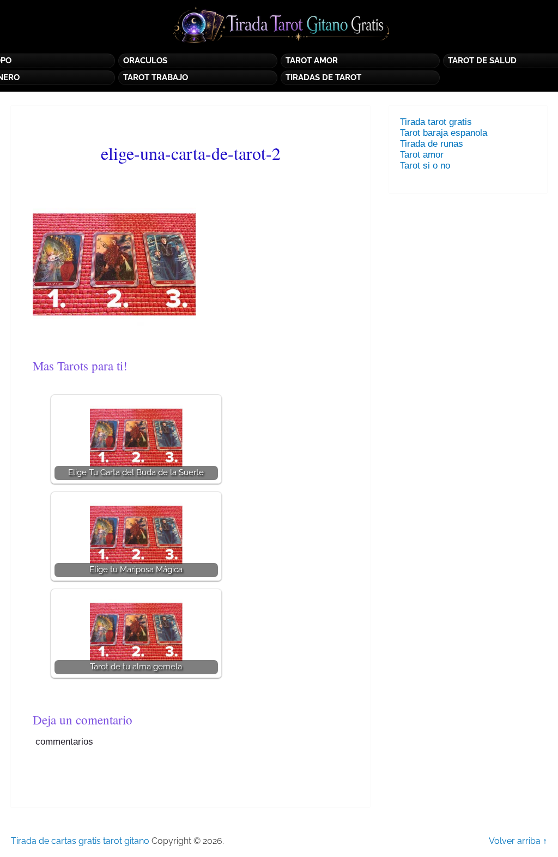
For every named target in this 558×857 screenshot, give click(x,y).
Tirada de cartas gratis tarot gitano (80, 841)
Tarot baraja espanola (443, 133)
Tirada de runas (431, 144)
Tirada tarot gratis (436, 122)
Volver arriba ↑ (518, 841)
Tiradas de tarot (323, 77)
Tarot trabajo (155, 77)
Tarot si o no (428, 165)
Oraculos (145, 60)
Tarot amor (422, 154)
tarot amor (312, 60)
